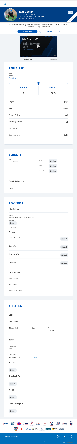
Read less (13, 78)
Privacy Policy (42, 440)
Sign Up (49, 31)
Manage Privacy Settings (50, 440)
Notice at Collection (35, 440)
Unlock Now (27, 31)
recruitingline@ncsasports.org (11, 436)
